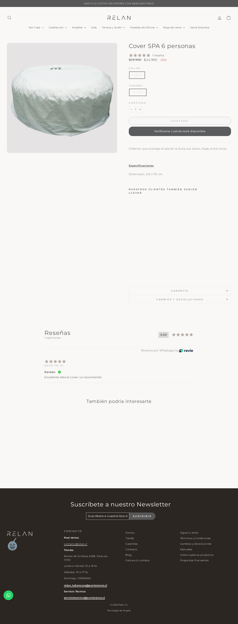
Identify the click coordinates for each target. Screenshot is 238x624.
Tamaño (136, 85)
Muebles (77, 27)
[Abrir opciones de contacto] (8, 595)
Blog (128, 555)
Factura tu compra (137, 560)
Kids (94, 27)
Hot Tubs (35, 27)
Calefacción (56, 27)
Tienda (129, 538)
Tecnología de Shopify (119, 610)
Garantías (131, 543)
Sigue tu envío (189, 532)
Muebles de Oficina (142, 27)
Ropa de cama (172, 27)
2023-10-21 (54, 365)
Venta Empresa (199, 27)
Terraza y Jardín (112, 27)
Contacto (131, 549)
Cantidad (138, 103)
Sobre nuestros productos (197, 555)
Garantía (180, 290)
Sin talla (138, 92)
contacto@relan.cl (75, 544)
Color (134, 68)
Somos (129, 532)
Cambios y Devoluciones (196, 543)
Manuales (186, 549)
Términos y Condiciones (195, 538)
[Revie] (186, 351)
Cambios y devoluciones (180, 299)
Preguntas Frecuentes (194, 560)
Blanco (137, 75)
